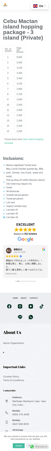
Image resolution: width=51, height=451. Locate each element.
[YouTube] (31, 306)
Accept (19, 445)
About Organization (13, 343)
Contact (34, 298)
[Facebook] (9, 306)
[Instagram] (20, 306)
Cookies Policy (11, 376)
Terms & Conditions (13, 380)
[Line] (20, 317)
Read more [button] (11, 273)
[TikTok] (41, 306)
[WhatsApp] (31, 317)
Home (15, 298)
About (24, 298)
